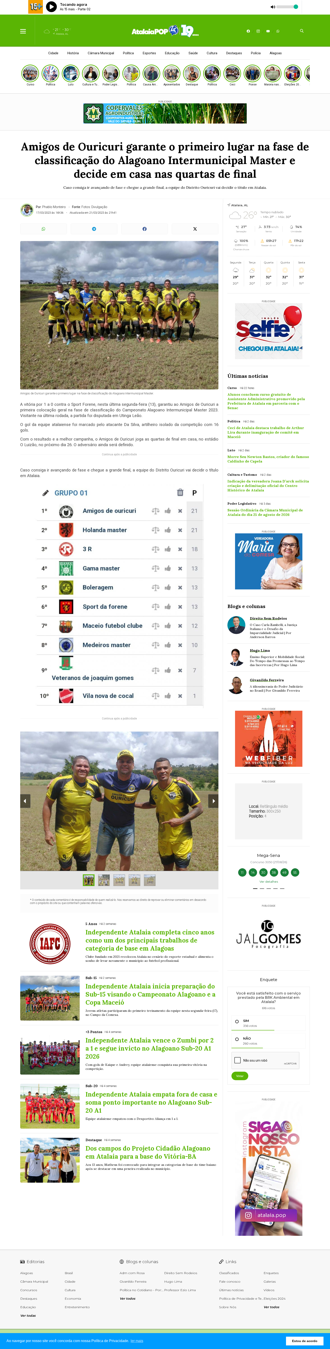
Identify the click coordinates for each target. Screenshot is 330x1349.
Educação (172, 53)
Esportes (149, 53)
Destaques (234, 53)
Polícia (256, 53)
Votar (240, 1076)
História (73, 53)
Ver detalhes (269, 881)
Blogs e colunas (246, 606)
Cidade (53, 53)
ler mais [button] (137, 1341)
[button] (255, 888)
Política (128, 53)
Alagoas (276, 53)
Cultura (212, 53)
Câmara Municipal (101, 53)
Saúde (193, 53)
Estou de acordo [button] (304, 1341)
